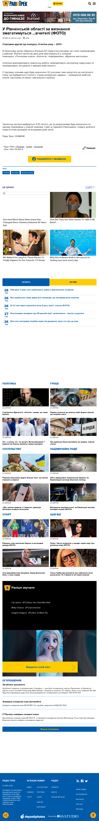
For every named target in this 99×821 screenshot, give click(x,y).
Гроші (54, 383)
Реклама (79, 809)
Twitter (29, 146)
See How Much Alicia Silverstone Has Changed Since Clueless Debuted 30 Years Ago (24, 222)
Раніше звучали (58, 797)
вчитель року (27, 173)
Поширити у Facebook (51, 159)
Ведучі (54, 792)
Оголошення (11, 680)
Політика (9, 383)
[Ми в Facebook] (82, 781)
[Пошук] (89, 3)
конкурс (15, 173)
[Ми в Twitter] (86, 781)
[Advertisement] (49, 101)
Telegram (20, 146)
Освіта (6, 173)
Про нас (79, 804)
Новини (30, 792)
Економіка (41, 807)
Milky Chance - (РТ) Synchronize (25, 607)
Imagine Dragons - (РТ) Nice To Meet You (29, 613)
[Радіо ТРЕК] (14, 3)
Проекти (54, 787)
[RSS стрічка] (78, 781)
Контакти (80, 799)
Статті (29, 797)
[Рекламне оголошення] (49, 17)
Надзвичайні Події (63, 449)
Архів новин (81, 789)
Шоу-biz (55, 514)
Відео (29, 787)
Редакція (90, 148)
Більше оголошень (49, 729)
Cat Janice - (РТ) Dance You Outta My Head (30, 602)
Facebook (38, 146)
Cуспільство (11, 449)
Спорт (6, 514)
